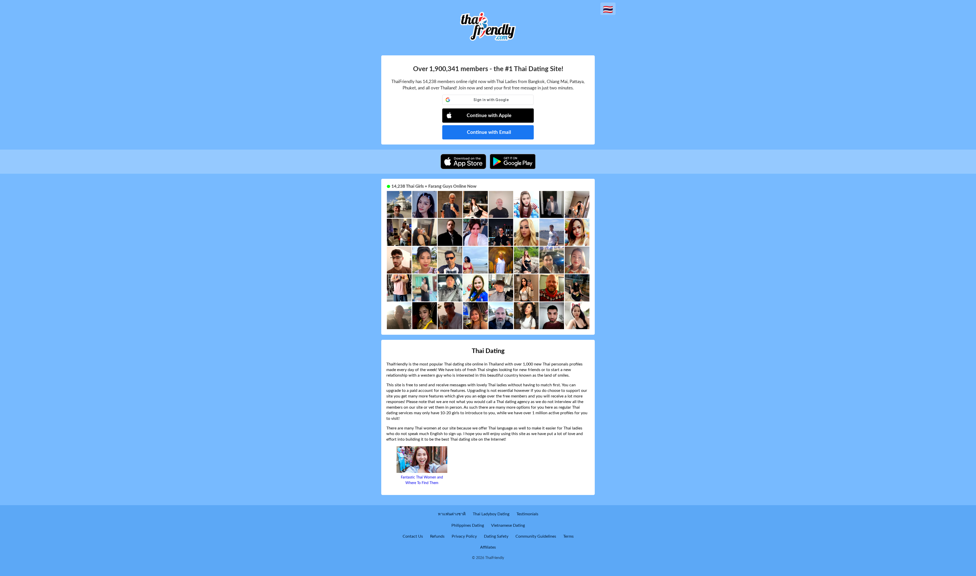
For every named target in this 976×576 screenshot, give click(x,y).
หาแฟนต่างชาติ (452, 514)
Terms (568, 536)
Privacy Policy (464, 536)
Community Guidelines (535, 536)
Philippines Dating (467, 525)
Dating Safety (496, 536)
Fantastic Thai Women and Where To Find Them (422, 480)
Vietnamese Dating (508, 525)
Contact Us (413, 536)
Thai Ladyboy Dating (491, 514)
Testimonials (527, 514)
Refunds (437, 536)
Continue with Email (489, 132)
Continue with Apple (489, 115)
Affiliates (488, 547)
